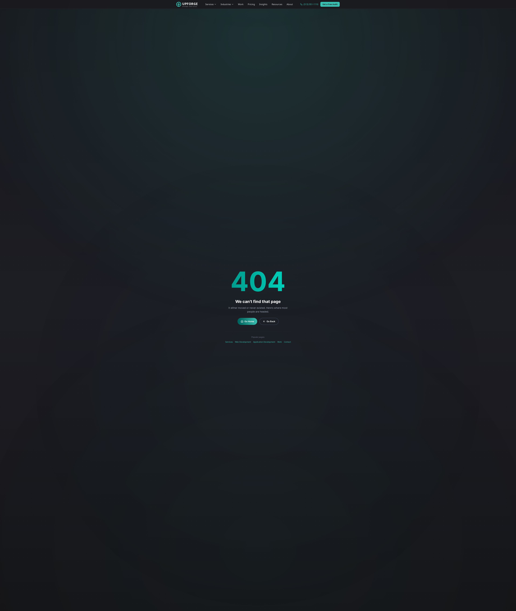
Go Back (271, 321)
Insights (263, 4)
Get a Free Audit (330, 4)
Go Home (249, 321)
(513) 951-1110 (311, 4)
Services (209, 4)
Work (240, 4)
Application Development (264, 342)
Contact (287, 342)
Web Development (243, 342)
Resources (277, 4)
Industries (226, 4)
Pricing (251, 4)
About (290, 4)
